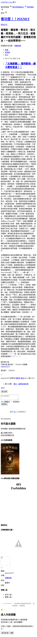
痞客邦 (17, 378)
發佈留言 (4, 404)
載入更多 (4, 391)
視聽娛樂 (17, 46)
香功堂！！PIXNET (15, 19)
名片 (6, 55)
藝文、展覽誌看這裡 (21, 384)
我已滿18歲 (5, 633)
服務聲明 (22, 605)
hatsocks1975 (5, 366)
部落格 (7, 52)
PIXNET (9, 603)
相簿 (6, 50)
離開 (11, 633)
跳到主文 (4, 25)
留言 (22, 378)
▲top (3, 387)
